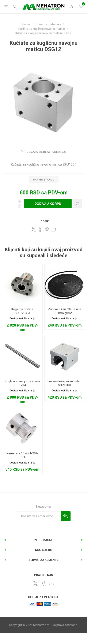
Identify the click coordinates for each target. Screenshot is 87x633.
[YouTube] (51, 583)
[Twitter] (35, 583)
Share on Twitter (33, 229)
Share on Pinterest (47, 229)
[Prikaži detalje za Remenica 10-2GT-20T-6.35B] (22, 428)
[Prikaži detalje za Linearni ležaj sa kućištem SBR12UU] (65, 356)
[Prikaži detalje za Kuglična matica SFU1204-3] (22, 284)
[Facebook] (43, 583)
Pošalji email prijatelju (53, 229)
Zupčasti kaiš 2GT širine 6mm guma (64, 311)
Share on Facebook (40, 229)
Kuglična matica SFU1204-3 (22, 311)
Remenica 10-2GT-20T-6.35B (22, 455)
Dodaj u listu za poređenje (47, 151)
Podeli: (43, 221)
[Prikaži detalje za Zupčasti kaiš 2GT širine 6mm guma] (65, 284)
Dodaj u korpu (47, 203)
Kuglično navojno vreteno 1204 (22, 383)
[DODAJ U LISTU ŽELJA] (77, 203)
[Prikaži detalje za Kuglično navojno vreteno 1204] (22, 356)
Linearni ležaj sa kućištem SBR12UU (64, 383)
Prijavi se (66, 516)
